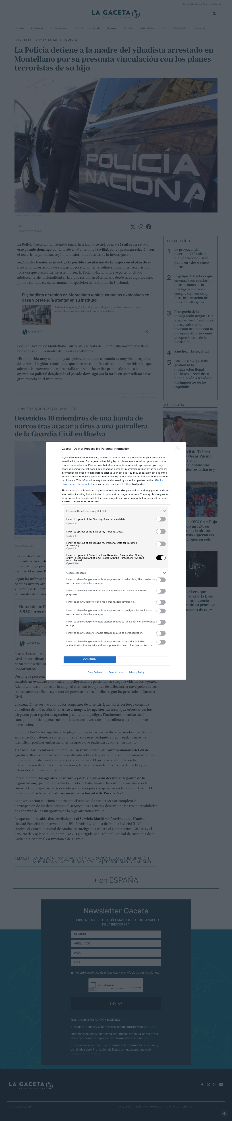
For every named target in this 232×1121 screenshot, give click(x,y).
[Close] (178, 449)
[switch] (161, 519)
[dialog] (116, 560)
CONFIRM (90, 659)
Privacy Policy (136, 672)
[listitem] (116, 511)
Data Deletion (95, 672)
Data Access (116, 672)
